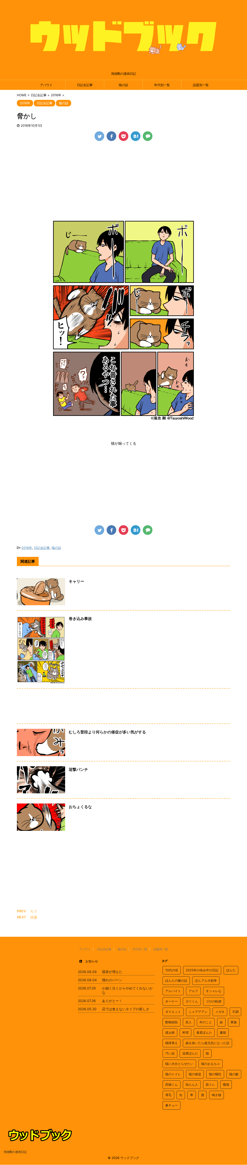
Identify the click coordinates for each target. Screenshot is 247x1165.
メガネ (220, 1012)
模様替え (171, 1043)
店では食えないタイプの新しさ (125, 1009)
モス (33, 911)
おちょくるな (80, 806)
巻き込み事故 (80, 618)
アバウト (46, 85)
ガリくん (191, 1001)
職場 (226, 1084)
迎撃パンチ (78, 769)
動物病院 (171, 1022)
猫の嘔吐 (215, 1074)
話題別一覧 (201, 85)
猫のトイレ (173, 1074)
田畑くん (171, 1084)
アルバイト (173, 991)
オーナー (171, 1001)
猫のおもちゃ (210, 1064)
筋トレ (210, 1084)
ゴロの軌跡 (213, 1001)
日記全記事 (85, 85)
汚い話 (170, 1053)
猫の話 (123, 85)
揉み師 (170, 1032)
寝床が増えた (112, 972)
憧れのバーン (112, 980)
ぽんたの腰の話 (176, 980)
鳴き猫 (216, 1095)
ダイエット (173, 1012)
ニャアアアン (198, 1012)
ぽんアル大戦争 (206, 980)
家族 (234, 1022)
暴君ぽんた (204, 1032)
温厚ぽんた (190, 1053)
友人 (188, 1022)
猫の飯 (234, 1074)
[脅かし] (135, 136)
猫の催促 (195, 1074)
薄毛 (168, 1095)
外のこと (205, 1022)
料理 (185, 1032)
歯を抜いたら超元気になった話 (207, 1043)
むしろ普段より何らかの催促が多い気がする (107, 732)
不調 (235, 1012)
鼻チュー (171, 1105)
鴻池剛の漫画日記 (15, 1152)
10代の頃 (171, 970)
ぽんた (231, 970)
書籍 (223, 1032)
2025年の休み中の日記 (202, 970)
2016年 (27, 548)
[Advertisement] (123, 182)
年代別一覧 (162, 85)
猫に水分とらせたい (179, 1064)
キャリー (76, 581)
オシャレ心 (213, 991)
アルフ (193, 991)
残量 (33, 917)
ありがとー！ (112, 1001)
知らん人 (191, 1084)
